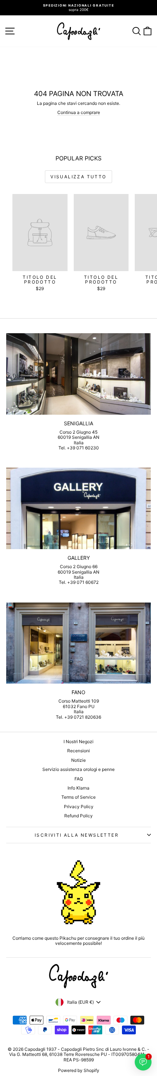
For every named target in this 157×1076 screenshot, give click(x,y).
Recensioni (78, 750)
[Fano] (78, 643)
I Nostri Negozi (78, 741)
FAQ (78, 779)
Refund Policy (78, 815)
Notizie (78, 760)
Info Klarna (78, 788)
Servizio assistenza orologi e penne (78, 769)
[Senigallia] (78, 374)
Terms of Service (78, 797)
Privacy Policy (78, 806)
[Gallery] (78, 508)
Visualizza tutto (78, 176)
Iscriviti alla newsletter (77, 835)
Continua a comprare (78, 112)
